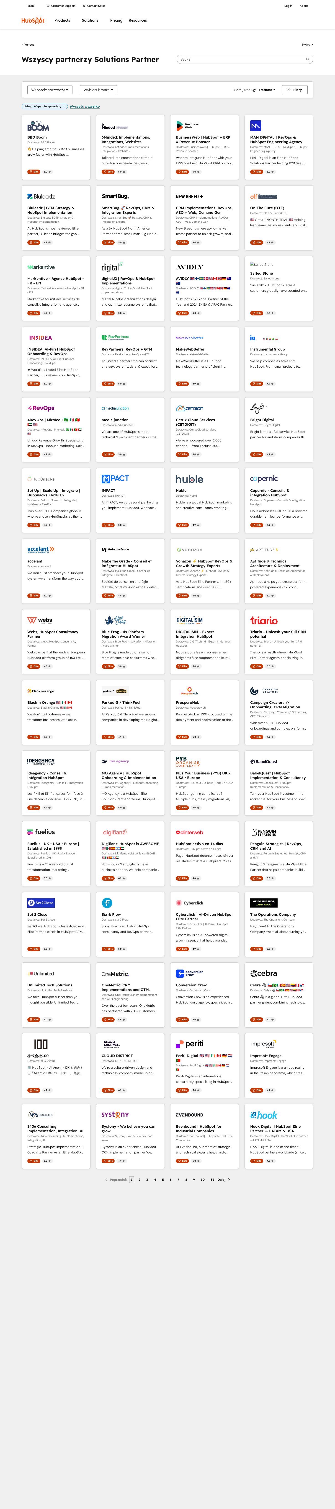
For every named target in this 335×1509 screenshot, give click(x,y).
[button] (307, 44)
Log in (288, 6)
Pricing (116, 20)
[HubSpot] (33, 20)
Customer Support (63, 6)
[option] (48, 89)
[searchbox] (245, 59)
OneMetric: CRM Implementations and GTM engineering (125, 987)
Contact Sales (96, 6)
